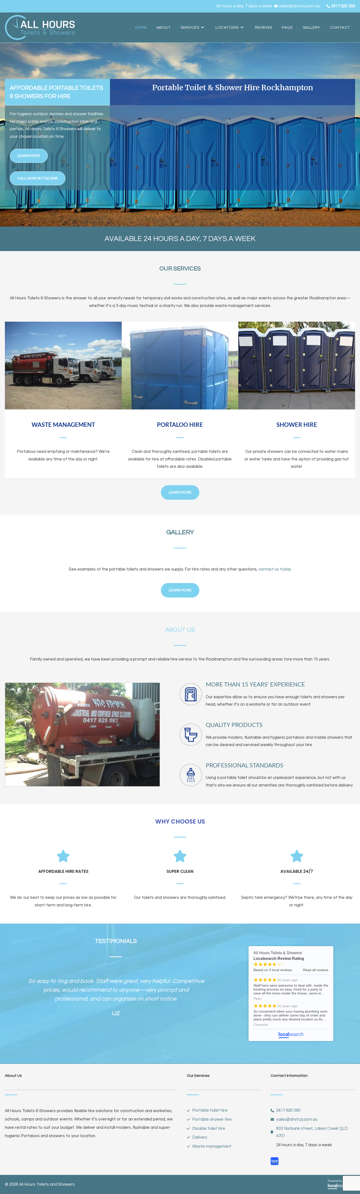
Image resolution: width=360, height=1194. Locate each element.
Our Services (180, 269)
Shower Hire (296, 424)
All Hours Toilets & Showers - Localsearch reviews (291, 993)
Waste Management (63, 424)
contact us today (275, 569)
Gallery (180, 532)
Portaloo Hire (180, 424)
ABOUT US (180, 630)
